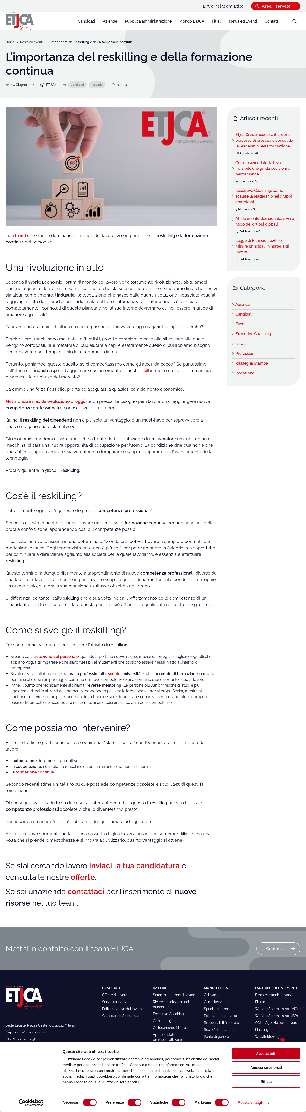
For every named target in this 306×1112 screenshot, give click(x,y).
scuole (114, 674)
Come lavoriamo (217, 1002)
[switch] (134, 1102)
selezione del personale (56, 656)
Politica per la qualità (220, 1016)
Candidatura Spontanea (120, 1016)
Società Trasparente (219, 1030)
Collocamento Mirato (169, 1028)
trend (20, 235)
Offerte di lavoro (114, 995)
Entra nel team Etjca (223, 6)
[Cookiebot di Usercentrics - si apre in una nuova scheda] (31, 1102)
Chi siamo (211, 995)
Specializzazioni (216, 1009)
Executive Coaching (253, 334)
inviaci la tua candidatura (134, 865)
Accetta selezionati (266, 1068)
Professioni (245, 353)
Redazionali (246, 373)
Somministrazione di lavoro (174, 995)
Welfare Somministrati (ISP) (276, 1016)
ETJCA (51, 85)
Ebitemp (261, 1002)
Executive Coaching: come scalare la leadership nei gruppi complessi (263, 196)
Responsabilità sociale (221, 1023)
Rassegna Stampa (251, 363)
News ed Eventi (243, 21)
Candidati (86, 21)
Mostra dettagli (250, 1103)
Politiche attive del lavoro (122, 1009)
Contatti (272, 21)
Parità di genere (216, 1037)
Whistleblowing (267, 1037)
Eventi (241, 324)
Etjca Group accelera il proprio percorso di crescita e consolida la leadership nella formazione (264, 140)
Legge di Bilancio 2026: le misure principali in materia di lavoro (262, 246)
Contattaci (276, 948)
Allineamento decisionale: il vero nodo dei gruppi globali (264, 221)
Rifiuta (266, 1081)
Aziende (110, 21)
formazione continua (35, 772)
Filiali (217, 21)
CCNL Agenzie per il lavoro (276, 1023)
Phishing (261, 1030)
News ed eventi (31, 42)
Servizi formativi (114, 1002)
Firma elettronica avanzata (276, 995)
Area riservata (276, 6)
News (240, 343)
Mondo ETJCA (191, 21)
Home (10, 42)
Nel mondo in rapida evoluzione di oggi (45, 401)
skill (145, 370)
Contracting (162, 1021)
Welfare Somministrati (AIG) (276, 1009)
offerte (83, 877)
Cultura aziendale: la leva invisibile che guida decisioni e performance (262, 168)
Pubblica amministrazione (148, 21)
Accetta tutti (266, 1053)
